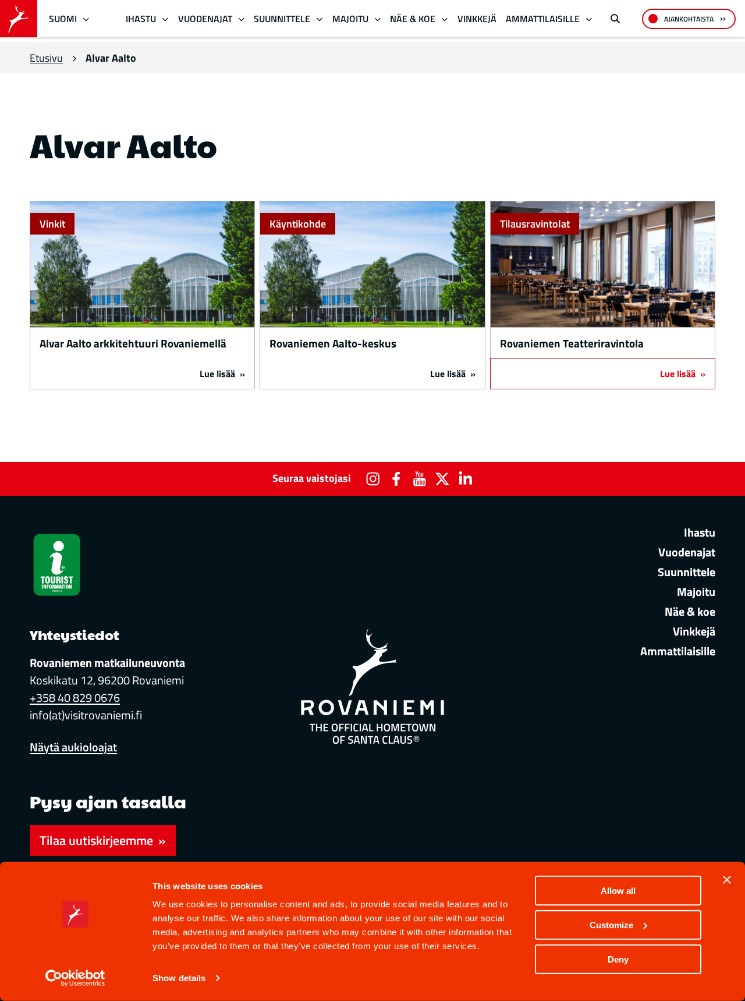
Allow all (618, 891)
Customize (611, 925)
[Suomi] (86, 19)
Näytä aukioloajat (73, 747)
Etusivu (46, 58)
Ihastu (141, 19)
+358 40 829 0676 (75, 697)
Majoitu (350, 19)
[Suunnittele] (320, 19)
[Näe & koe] (445, 19)
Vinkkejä (476, 19)
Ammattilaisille (543, 19)
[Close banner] (727, 880)
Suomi (63, 19)
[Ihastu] (165, 19)
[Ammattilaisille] (589, 19)
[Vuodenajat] (241, 19)
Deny (618, 959)
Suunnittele (282, 19)
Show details (178, 978)
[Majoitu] (377, 19)
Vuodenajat (205, 19)
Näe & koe (412, 19)
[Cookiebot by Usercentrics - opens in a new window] (75, 978)
